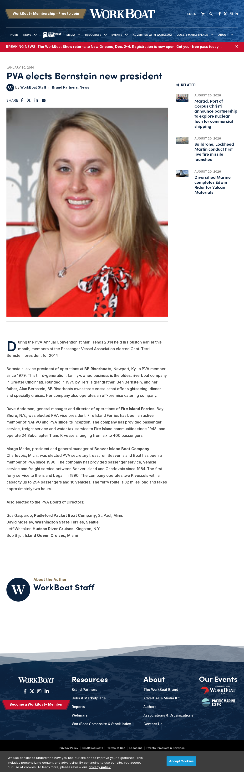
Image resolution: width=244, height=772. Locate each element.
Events (117, 34)
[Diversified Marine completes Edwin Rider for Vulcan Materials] (182, 173)
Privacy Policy (69, 748)
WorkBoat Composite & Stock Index (101, 724)
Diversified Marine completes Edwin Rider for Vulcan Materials (212, 184)
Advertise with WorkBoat (153, 34)
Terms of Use (116, 748)
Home (14, 34)
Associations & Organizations (168, 715)
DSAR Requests (92, 748)
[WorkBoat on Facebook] (220, 14)
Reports (78, 707)
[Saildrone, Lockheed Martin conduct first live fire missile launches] (182, 140)
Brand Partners (65, 87)
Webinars (80, 715)
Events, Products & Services (166, 748)
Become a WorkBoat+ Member (36, 704)
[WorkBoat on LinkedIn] (236, 14)
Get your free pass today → (199, 47)
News (27, 34)
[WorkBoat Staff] (10, 87)
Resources (93, 34)
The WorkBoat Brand (160, 689)
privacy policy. (99, 767)
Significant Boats (51, 38)
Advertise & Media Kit (161, 698)
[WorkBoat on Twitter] (225, 14)
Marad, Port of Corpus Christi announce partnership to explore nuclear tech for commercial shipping (215, 113)
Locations (135, 748)
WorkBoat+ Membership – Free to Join (46, 13)
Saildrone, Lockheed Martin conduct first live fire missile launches (214, 151)
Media (70, 34)
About (223, 34)
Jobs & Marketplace (192, 34)
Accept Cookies (181, 761)
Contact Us (153, 724)
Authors (150, 707)
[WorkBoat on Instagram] (231, 14)
